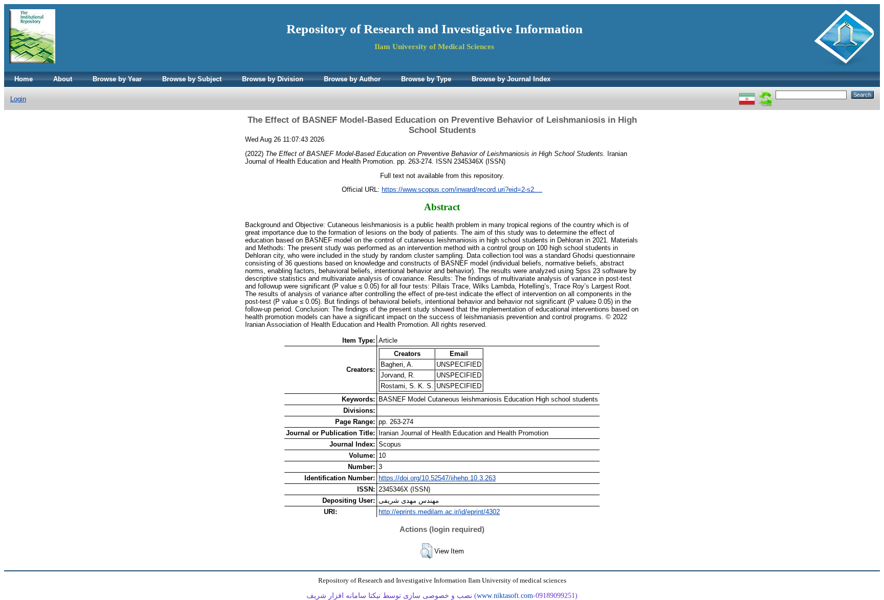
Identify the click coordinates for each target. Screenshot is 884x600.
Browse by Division (272, 79)
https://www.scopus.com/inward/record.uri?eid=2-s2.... (462, 189)
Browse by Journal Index (511, 79)
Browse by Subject (192, 79)
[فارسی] (747, 94)
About (62, 79)
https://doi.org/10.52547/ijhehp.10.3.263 (437, 478)
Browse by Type (426, 79)
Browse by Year (117, 79)
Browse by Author (352, 79)
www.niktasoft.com (505, 595)
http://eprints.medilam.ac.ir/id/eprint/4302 (439, 512)
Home (23, 79)
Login (18, 99)
